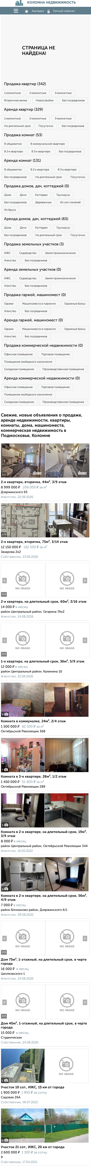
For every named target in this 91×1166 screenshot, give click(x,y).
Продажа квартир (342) (25, 84)
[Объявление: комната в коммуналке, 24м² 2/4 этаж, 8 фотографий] (45, 717)
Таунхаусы (63, 195)
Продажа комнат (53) (23, 135)
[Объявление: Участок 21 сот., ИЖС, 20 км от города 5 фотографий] (45, 1143)
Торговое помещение (55, 354)
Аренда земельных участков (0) (32, 270)
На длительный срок (17, 126)
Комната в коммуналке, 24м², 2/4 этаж (33, 721)
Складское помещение (19, 369)
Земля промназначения (60, 253)
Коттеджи (41, 195)
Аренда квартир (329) (23, 110)
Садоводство (27, 253)
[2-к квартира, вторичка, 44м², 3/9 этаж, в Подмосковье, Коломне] (23, 477)
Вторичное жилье (15, 100)
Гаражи (9, 303)
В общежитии (13, 144)
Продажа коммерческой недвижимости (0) (43, 346)
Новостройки (45, 100)
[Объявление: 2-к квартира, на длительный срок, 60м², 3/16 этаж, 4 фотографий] (23, 597)
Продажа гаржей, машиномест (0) (35, 295)
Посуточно (46, 126)
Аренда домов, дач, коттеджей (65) (36, 219)
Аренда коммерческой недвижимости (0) (42, 378)
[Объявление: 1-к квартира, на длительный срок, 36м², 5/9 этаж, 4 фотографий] (23, 657)
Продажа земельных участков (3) (34, 244)
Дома (7, 195)
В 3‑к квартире (41, 151)
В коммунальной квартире (47, 144)
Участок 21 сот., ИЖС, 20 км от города (33, 1147)
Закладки (38, 11)
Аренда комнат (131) (22, 161)
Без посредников (73, 100)
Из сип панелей (70, 202)
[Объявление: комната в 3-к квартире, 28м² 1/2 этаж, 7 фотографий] (45, 772)
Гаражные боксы (74, 303)
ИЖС (7, 253)
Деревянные (43, 202)
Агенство (10, 260)
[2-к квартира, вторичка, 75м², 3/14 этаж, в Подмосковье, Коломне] (23, 537)
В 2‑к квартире (13, 151)
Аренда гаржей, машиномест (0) (33, 320)
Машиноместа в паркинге (39, 303)
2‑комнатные (37, 93)
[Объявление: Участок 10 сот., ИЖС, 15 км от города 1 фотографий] (45, 1083)
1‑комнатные (12, 93)
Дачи (23, 195)
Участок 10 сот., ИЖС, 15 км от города (32, 1087)
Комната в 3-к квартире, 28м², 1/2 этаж (33, 776)
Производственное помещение (63, 369)
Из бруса (10, 210)
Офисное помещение (18, 354)
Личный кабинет (64, 11)
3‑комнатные (63, 93)
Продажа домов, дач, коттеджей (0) (36, 186)
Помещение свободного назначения (28, 362)
